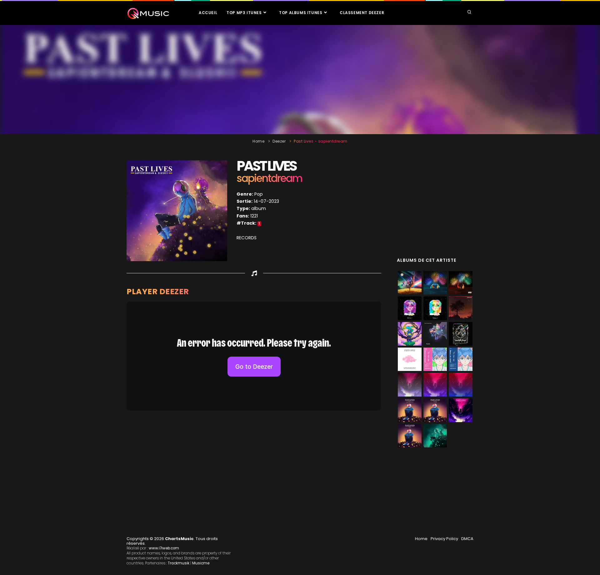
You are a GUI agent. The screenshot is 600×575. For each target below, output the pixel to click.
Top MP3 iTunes (245, 12)
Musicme (200, 563)
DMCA (467, 539)
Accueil (208, 12)
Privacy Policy (444, 539)
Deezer (279, 141)
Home (258, 141)
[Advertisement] (300, 79)
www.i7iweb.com (164, 548)
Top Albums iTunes (301, 12)
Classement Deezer (362, 12)
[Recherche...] (469, 12)
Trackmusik (178, 563)
